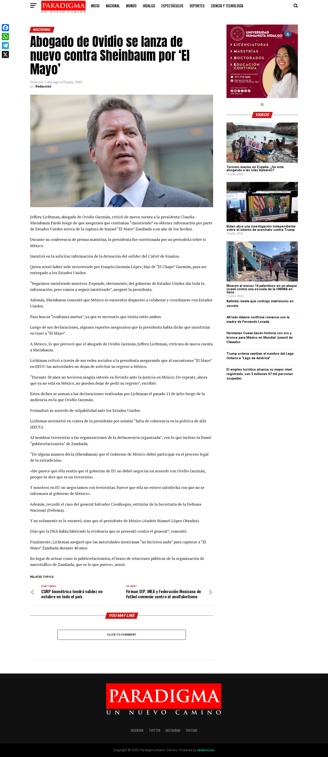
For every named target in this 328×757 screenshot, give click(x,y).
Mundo (131, 5)
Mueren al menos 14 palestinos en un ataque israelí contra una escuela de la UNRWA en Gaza (261, 289)
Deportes (197, 5)
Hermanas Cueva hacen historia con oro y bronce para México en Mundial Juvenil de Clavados (259, 337)
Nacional (113, 5)
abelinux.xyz (206, 750)
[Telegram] (5, 45)
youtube (191, 730)
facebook (137, 730)
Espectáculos (172, 5)
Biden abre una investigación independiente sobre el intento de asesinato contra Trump (261, 228)
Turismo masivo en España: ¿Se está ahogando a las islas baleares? (255, 168)
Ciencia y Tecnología (227, 5)
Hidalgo (149, 5)
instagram (173, 730)
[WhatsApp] (5, 36)
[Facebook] (5, 27)
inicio (95, 5)
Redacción (43, 86)
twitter (154, 730)
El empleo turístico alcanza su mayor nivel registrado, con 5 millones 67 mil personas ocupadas (259, 374)
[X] (5, 54)
